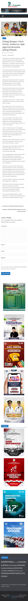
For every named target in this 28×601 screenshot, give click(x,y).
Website (3, 258)
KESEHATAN (18, 568)
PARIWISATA (11, 571)
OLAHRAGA (4, 571)
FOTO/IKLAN (12, 565)
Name (3, 244)
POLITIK (22, 573)
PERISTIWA (15, 573)
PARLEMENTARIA (19, 570)
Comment (4, 226)
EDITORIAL (16, 562)
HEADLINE (21, 565)
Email (3, 251)
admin (12, 52)
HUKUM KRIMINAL (7, 568)
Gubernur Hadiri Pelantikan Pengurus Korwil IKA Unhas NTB (13, 210)
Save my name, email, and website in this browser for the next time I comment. (14, 268)
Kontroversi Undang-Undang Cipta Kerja (13, 206)
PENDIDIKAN (5, 573)
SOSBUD (4, 38)
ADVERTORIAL (7, 562)
